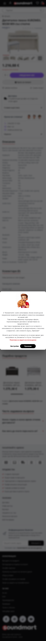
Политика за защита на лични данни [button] (23, 340)
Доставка (5, 502)
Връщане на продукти (10, 561)
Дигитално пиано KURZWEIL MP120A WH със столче (33, 384)
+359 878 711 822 (13, 123)
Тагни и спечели (8, 607)
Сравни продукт (38, 88)
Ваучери (5, 509)
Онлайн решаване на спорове (13, 579)
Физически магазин (9, 516)
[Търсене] (41, 10)
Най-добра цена (8, 611)
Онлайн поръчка (8, 568)
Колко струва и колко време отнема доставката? (21, 421)
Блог (4, 596)
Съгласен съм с (23, 548)
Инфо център (7, 506)
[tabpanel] (12, 376)
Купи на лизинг (24, 82)
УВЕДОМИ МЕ (26, 75)
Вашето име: (7, 289)
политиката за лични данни (29, 548)
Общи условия (7, 575)
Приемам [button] (28, 346)
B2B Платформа (8, 520)
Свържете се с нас (9, 513)
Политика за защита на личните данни (17, 572)
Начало (7, 16)
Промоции (6, 604)
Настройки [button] (14, 346)
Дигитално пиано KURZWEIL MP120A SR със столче (12, 384)
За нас (4, 593)
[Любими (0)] (37, 3)
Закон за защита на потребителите (15, 583)
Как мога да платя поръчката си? (20, 431)
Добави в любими (11, 88)
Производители (8, 600)
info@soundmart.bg (14, 130)
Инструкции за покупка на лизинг (15, 564)
